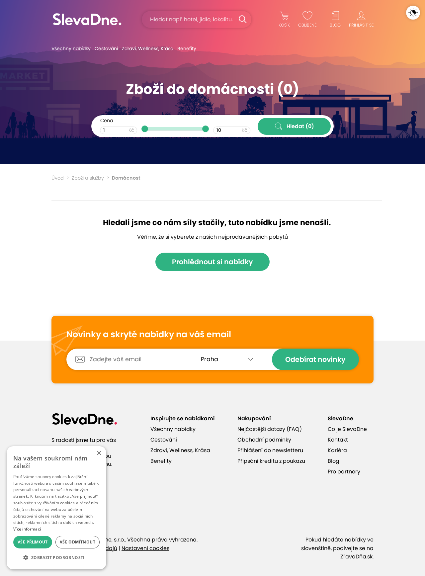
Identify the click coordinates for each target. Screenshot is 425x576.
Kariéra (337, 450)
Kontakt (338, 440)
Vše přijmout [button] (33, 542)
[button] (56, 558)
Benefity (186, 48)
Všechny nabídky (71, 48)
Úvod (57, 178)
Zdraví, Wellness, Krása (147, 48)
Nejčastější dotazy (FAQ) (269, 429)
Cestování (106, 48)
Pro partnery (344, 471)
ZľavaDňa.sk (356, 556)
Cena (106, 120)
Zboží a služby (88, 178)
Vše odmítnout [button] (77, 542)
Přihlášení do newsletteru (270, 450)
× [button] (98, 453)
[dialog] (56, 507)
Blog (333, 461)
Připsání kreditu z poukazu (271, 461)
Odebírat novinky (315, 359)
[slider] (144, 128)
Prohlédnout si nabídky (212, 262)
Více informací (27, 529)
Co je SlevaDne (347, 429)
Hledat (300, 126)
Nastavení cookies (145, 548)
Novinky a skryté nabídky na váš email (148, 334)
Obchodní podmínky (264, 440)
